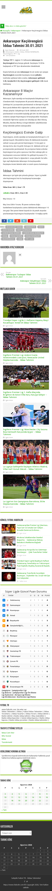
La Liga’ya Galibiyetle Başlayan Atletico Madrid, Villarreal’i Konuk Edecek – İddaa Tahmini (25, 467)
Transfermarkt (7, 742)
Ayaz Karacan (10, 50)
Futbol (17, 52)
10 (5, 797)
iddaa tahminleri (33, 236)
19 (19, 801)
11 (12, 797)
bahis (41, 227)
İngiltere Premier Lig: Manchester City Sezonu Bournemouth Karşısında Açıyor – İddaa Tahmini (25, 432)
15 (40, 797)
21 (33, 801)
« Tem (4, 810)
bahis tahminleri (24, 230)
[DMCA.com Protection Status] (26, 766)
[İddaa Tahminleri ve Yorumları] (26, 11)
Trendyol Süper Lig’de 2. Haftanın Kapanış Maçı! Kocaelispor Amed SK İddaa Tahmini (26, 321)
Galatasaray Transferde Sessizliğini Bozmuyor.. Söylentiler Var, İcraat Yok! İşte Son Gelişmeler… (33, 575)
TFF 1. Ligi (29, 239)
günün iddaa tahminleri (33, 233)
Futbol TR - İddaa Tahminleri (29, 878)
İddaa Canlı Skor (8, 733)
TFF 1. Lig (17, 54)
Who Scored (6, 736)
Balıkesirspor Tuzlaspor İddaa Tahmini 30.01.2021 (18, 275)
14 (33, 797)
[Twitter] (27, 881)
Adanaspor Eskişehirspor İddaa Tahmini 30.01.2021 (33, 281)
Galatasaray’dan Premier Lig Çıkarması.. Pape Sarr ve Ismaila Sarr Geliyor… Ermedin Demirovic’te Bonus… (32, 527)
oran (20, 239)
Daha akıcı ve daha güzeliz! (15, 26)
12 (19, 797)
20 (26, 801)
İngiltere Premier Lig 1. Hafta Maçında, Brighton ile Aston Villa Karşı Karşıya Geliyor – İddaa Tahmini (25, 394)
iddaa (5, 236)
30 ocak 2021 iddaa (14, 227)
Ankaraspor (16, 31)
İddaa (22, 52)
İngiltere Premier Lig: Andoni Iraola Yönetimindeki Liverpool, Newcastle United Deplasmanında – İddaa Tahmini (23, 357)
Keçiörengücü (8, 54)
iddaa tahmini (16, 236)
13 (26, 797)
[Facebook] (24, 881)
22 (40, 801)
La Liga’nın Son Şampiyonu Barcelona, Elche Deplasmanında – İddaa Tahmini (24, 502)
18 (12, 801)
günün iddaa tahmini (11, 233)
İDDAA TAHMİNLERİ (32, 52)
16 (47, 797)
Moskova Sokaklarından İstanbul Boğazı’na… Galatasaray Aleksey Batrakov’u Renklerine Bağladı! (30, 539)
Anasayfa (6, 31)
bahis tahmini (8, 230)
